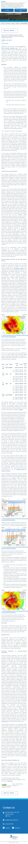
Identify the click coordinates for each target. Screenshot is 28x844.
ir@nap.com (10, 781)
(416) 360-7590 (9, 824)
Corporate (8, 23)
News (13, 23)
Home (3, 23)
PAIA (21, 841)
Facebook (17, 828)
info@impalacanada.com (11, 820)
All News (18, 23)
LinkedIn (7, 828)
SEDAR (21, 409)
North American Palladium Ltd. (9, 48)
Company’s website (18, 268)
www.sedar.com (5, 721)
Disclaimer (25, 841)
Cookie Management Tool (20, 10)
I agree (7, 10)
